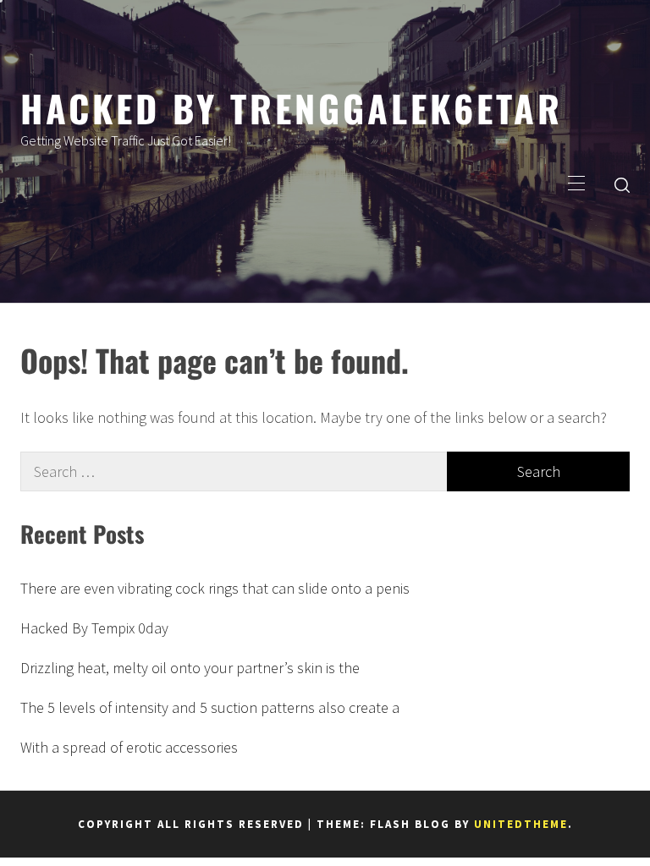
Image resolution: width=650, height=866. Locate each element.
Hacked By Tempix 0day (94, 628)
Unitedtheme (521, 824)
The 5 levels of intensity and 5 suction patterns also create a (209, 707)
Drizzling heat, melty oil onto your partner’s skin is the (190, 667)
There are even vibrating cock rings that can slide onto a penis (215, 588)
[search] (622, 184)
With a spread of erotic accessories (129, 747)
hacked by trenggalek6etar (291, 107)
